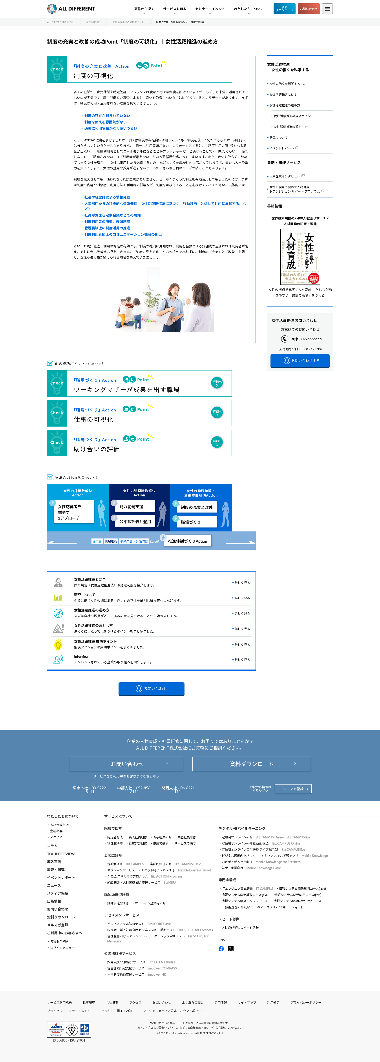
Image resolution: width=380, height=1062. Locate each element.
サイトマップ (247, 1002)
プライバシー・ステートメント (68, 1011)
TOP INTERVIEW (61, 854)
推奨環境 (89, 1002)
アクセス (56, 837)
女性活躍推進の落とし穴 (291, 127)
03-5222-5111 (97, 790)
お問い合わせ (308, 9)
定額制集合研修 (175, 864)
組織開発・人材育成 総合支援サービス (142, 882)
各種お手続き (59, 941)
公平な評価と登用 (135, 521)
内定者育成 (115, 837)
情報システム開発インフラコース (245, 901)
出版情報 (54, 901)
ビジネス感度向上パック (239, 856)
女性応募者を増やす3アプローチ (70, 512)
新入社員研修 (138, 837)
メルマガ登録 (293, 789)
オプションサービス (121, 870)
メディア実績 (57, 893)
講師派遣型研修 (118, 903)
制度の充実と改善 (197, 507)
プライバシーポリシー (305, 1002)
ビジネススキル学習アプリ (294, 856)
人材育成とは (59, 825)
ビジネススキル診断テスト (139, 924)
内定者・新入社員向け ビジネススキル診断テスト (160, 930)
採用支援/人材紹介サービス (141, 962)
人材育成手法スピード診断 (240, 928)
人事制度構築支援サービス (136, 974)
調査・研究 (56, 869)
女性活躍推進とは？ (283, 94)
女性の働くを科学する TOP (288, 84)
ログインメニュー (62, 948)
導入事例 (54, 861)
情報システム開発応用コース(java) (297, 895)
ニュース (54, 885)
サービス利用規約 (59, 1002)
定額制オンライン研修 (266, 837)
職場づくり (191, 522)
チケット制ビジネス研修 (176, 870)
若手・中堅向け (251, 868)
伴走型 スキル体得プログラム (144, 876)
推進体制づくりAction (187, 541)
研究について (278, 137)
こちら (148, 776)
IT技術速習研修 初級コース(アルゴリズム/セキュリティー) (262, 907)
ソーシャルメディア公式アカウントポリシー (173, 1011)
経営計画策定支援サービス (142, 968)
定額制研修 (125, 864)
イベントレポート (61, 877)
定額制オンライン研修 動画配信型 (261, 843)
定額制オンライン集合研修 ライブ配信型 (263, 849)
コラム (52, 846)
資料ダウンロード (284, 8)
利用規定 (273, 1002)
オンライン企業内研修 (150, 903)
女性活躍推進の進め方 (284, 105)
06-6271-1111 (185, 790)
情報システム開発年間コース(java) (302, 888)
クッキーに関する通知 (116, 1011)
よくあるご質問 (192, 1002)
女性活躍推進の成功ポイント (294, 116)
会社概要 (56, 831)
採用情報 (220, 1002)
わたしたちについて (63, 816)
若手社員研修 (162, 837)
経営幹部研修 (138, 843)
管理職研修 (115, 843)
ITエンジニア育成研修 (247, 888)
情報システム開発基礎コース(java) (245, 895)
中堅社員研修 (186, 837)
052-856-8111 (141, 790)
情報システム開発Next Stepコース (297, 901)
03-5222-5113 (311, 339)
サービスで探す (185, 843)
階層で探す (160, 843)
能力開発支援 (131, 506)
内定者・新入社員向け (261, 862)
